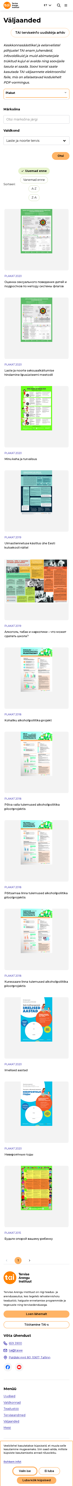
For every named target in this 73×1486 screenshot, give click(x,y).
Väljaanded (11, 1421)
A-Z (34, 188)
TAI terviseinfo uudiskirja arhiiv (40, 33)
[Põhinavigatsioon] (65, 5)
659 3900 (15, 1343)
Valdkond (11, 131)
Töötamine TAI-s (36, 1324)
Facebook (8, 1367)
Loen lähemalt (36, 1314)
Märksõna (12, 109)
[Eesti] (48, 5)
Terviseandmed (15, 1415)
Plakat (10, 93)
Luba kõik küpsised (37, 1480)
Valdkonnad (12, 1402)
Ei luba (49, 1471)
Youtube (19, 1367)
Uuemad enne (36, 171)
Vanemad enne (34, 179)
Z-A (34, 197)
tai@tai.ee (16, 1350)
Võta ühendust (17, 1335)
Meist (7, 1427)
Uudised (9, 1396)
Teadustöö (11, 1408)
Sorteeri (9, 184)
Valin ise (25, 1471)
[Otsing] (58, 5)
